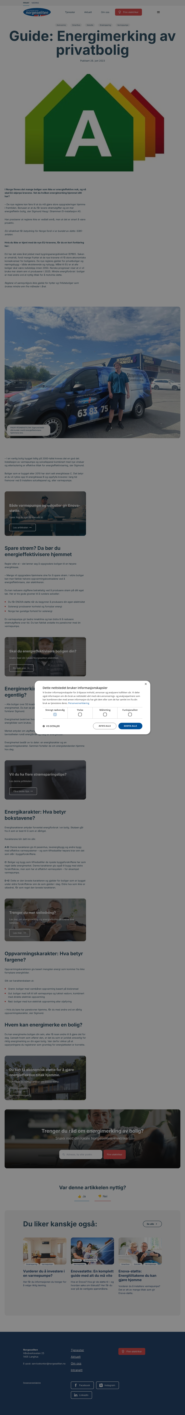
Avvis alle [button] (105, 726)
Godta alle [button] (130, 726)
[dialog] (92, 707)
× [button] (146, 684)
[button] (51, 726)
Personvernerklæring (78, 703)
